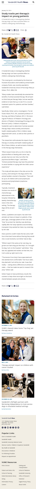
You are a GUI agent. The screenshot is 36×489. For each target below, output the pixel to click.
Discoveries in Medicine (8, 451)
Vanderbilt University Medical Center (12, 442)
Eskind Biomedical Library (9, 476)
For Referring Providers (8, 453)
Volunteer (21, 479)
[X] (13, 427)
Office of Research (24, 476)
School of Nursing (7, 473)
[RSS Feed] (2, 427)
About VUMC (22, 484)
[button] (3, 2)
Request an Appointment (9, 456)
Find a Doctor (6, 465)
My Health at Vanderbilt (8, 448)
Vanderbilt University (24, 473)
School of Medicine (24, 470)
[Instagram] (10, 427)
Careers (4, 484)
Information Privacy (7, 481)
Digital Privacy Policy (24, 481)
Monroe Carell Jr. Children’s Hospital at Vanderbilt (15, 445)
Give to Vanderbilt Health (9, 436)
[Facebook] (5, 427)
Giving (3, 479)
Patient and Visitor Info (8, 470)
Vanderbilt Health (6, 439)
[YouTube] (8, 427)
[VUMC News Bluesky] (18, 427)
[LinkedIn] (16, 427)
